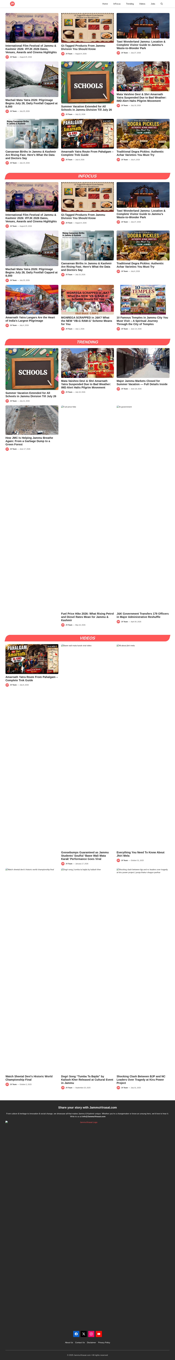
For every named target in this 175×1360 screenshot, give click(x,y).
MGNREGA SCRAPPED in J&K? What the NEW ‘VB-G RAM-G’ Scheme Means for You (86, 321)
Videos (142, 4)
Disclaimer (91, 1342)
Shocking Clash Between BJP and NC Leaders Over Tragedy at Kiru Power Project (141, 1079)
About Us (69, 1342)
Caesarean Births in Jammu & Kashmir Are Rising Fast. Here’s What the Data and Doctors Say (30, 155)
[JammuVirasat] (12, 4)
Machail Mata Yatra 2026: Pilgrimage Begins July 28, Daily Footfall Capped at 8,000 (31, 103)
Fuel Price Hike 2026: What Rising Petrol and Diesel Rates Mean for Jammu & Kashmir (87, 617)
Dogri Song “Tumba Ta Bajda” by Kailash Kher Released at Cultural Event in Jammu (87, 1079)
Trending (130, 4)
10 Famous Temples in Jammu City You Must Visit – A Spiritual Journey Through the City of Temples (142, 321)
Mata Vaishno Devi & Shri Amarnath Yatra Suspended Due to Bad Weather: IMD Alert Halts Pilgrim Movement (141, 97)
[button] (161, 4)
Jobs (153, 4)
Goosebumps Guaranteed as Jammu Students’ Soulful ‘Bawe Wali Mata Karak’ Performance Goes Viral (85, 855)
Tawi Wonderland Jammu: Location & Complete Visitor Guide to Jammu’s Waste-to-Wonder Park (141, 45)
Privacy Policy (104, 1342)
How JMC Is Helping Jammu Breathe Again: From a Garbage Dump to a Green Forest (29, 441)
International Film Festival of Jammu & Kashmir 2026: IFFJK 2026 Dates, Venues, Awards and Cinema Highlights (31, 49)
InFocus (117, 4)
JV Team (13, 57)
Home (105, 4)
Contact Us (80, 1342)
